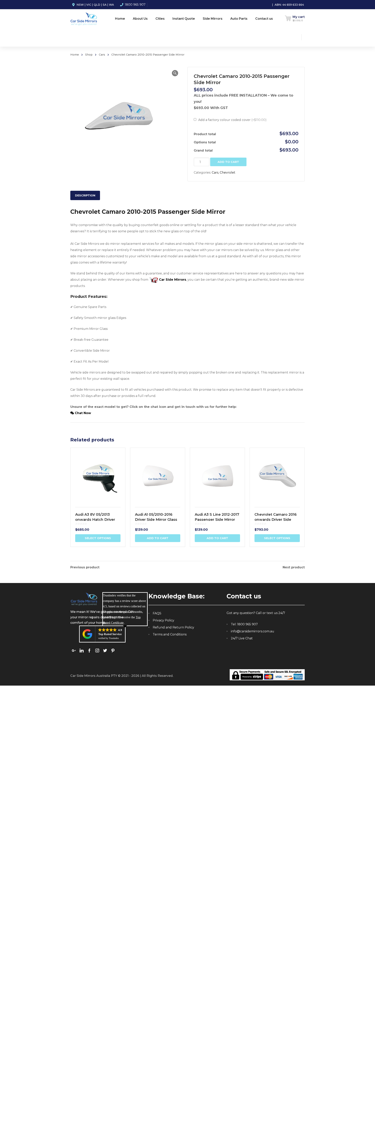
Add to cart (228, 162)
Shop (89, 54)
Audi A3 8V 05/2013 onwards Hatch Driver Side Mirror (95, 519)
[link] (73, 650)
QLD (97, 4)
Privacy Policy (163, 620)
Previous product (84, 567)
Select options (98, 538)
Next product (294, 567)
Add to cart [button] (157, 538)
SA (104, 4)
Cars (102, 54)
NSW (80, 4)
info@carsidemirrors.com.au (252, 631)
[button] (175, 73)
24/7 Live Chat (242, 638)
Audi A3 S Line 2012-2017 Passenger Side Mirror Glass (217, 519)
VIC (88, 4)
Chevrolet (227, 172)
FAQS (157, 613)
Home (74, 54)
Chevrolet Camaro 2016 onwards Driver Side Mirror (275, 519)
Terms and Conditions (170, 634)
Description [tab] (85, 195)
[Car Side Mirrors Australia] (83, 18)
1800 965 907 (135, 4)
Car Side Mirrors (172, 279)
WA (111, 4)
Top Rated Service (110, 634)
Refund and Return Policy (173, 627)
